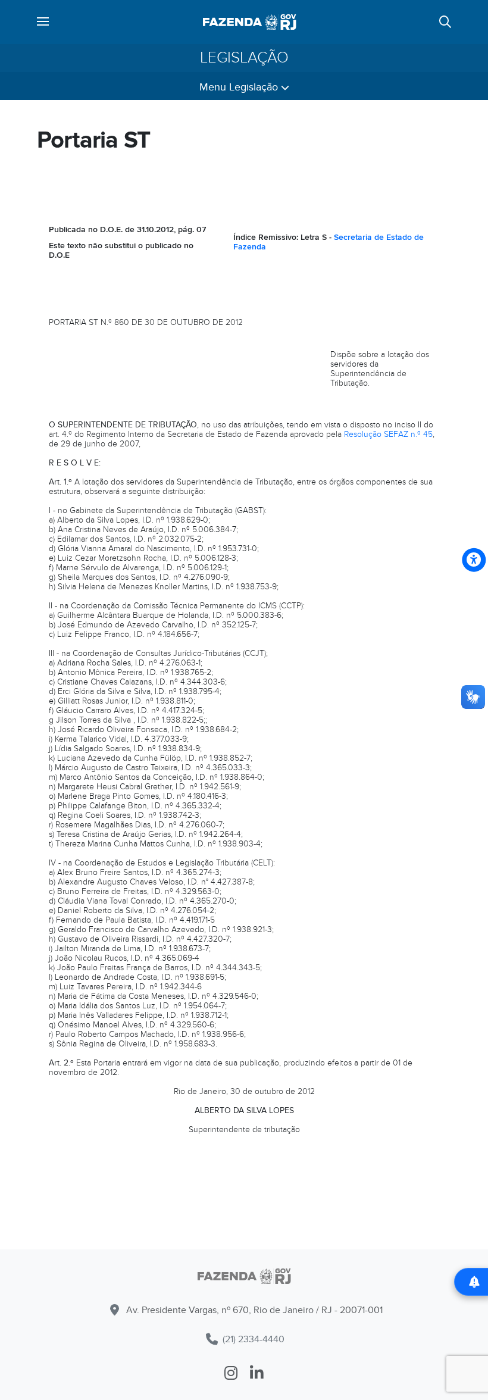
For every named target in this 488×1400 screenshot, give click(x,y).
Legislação (244, 58)
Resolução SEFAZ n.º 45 (388, 434)
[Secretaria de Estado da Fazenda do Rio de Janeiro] (249, 22)
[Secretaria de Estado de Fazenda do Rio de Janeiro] (244, 1278)
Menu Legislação (240, 87)
